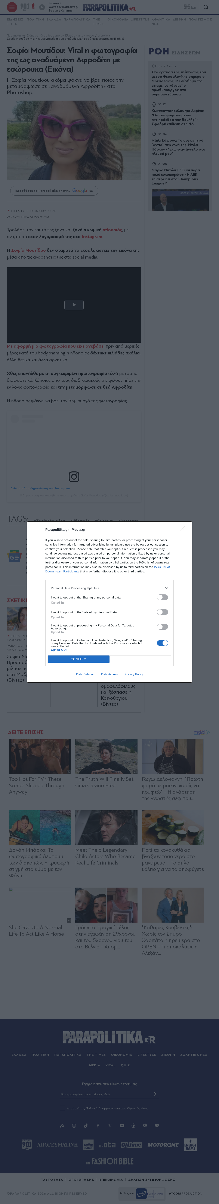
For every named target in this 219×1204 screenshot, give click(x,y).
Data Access (109, 674)
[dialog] (109, 602)
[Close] (183, 530)
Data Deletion (85, 674)
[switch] (162, 597)
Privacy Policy (133, 674)
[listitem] (109, 588)
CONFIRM (79, 659)
